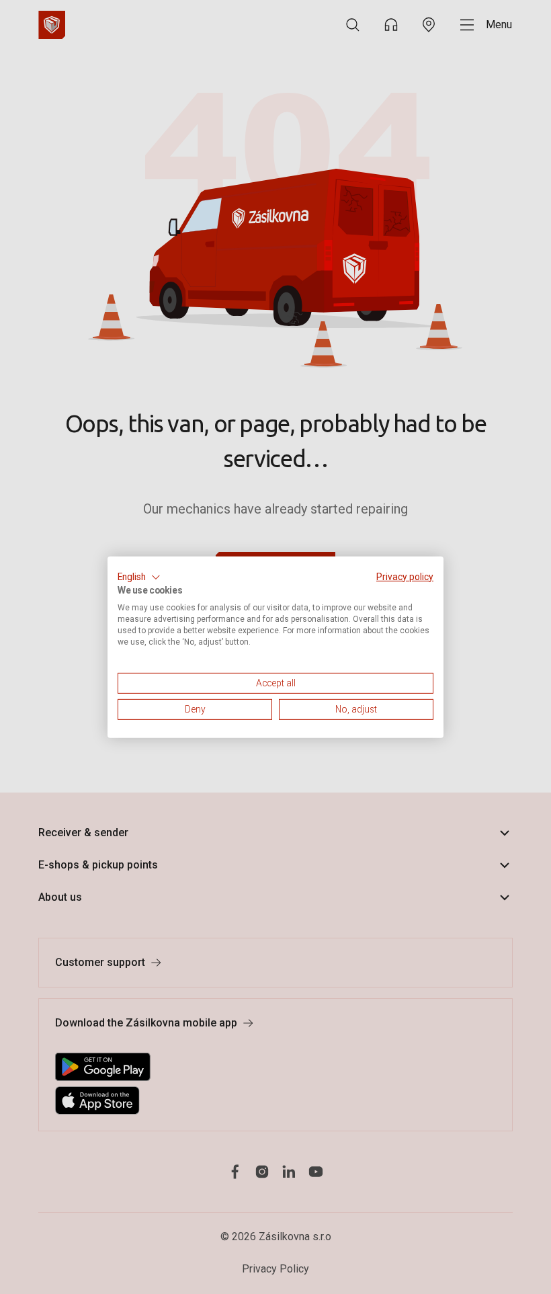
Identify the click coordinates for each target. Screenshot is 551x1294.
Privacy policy (404, 576)
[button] (139, 577)
